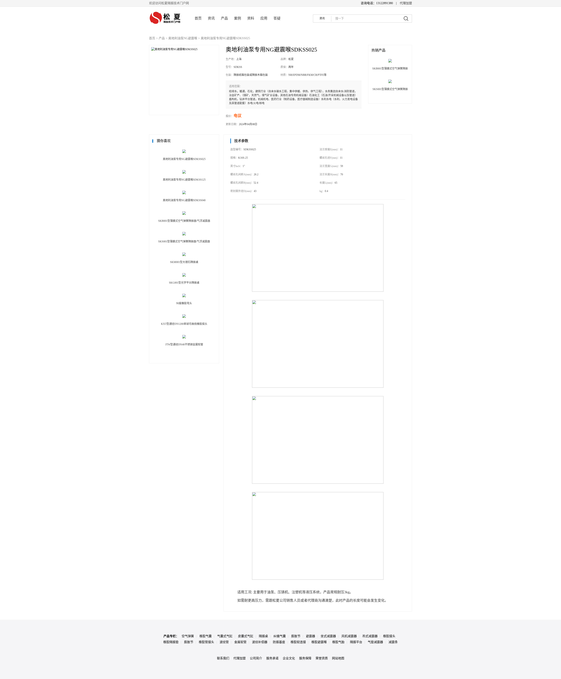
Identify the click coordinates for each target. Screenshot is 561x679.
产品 (224, 18)
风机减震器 (349, 636)
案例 (237, 18)
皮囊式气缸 (245, 636)
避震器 (310, 636)
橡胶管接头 (206, 642)
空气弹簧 (188, 636)
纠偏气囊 (279, 636)
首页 (198, 18)
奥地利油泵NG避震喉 (182, 38)
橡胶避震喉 (319, 642)
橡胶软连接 (298, 642)
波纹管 (224, 642)
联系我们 (223, 658)
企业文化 (289, 658)
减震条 (393, 642)
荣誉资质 (322, 658)
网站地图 (338, 658)
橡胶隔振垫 (171, 642)
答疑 (276, 18)
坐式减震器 (328, 636)
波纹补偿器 (259, 642)
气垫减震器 (375, 642)
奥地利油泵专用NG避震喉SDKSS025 (225, 38)
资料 (250, 18)
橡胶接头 (389, 636)
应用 (263, 18)
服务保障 (305, 658)
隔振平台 (356, 642)
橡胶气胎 (338, 642)
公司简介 (256, 658)
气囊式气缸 (225, 636)
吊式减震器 (370, 636)
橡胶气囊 (205, 636)
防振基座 (279, 642)
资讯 (211, 18)
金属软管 (240, 642)
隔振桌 (263, 636)
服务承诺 (272, 658)
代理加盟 (406, 3)
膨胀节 (295, 636)
